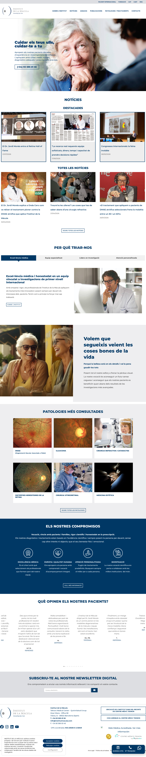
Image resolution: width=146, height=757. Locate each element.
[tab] (18, 258)
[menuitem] (129, 2)
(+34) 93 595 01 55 (27, 67)
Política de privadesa (102, 750)
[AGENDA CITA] (118, 747)
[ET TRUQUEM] (130, 747)
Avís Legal (91, 750)
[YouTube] (17, 727)
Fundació (122, 2)
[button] (69, 88)
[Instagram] (7, 727)
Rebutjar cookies (52, 745)
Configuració (53, 750)
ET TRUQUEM (130, 751)
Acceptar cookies (52, 741)
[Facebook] (2, 727)
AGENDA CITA (118, 751)
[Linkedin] (12, 727)
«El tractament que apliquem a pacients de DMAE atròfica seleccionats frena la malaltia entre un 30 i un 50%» (121, 209)
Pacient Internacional (107, 2)
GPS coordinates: (66, 728)
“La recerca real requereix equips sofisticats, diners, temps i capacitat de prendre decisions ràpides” (71, 150)
